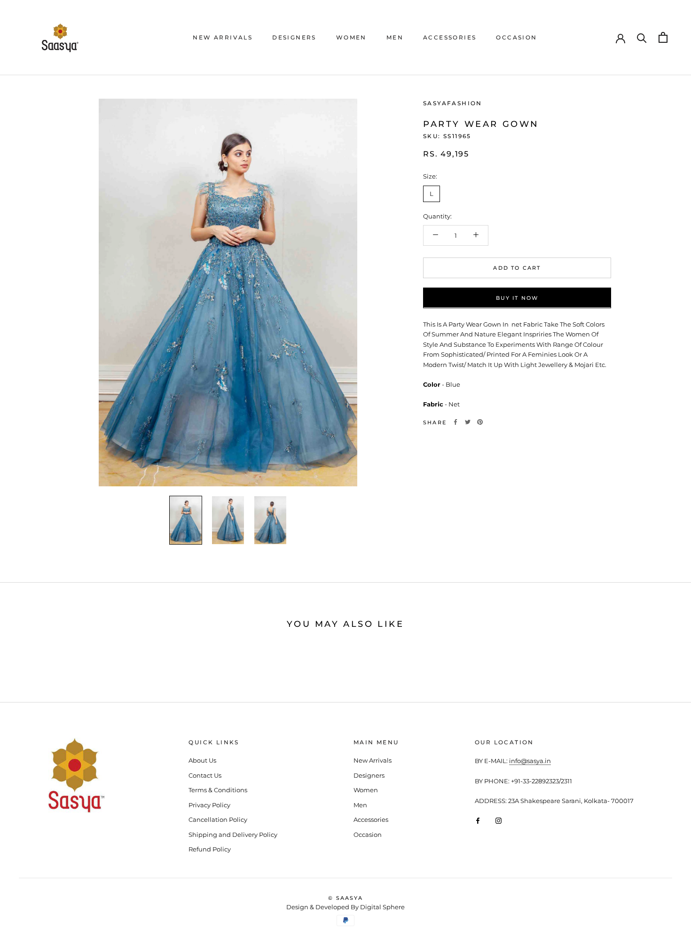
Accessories (449, 37)
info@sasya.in (530, 761)
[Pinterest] (480, 422)
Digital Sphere (382, 907)
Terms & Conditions (217, 790)
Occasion (516, 37)
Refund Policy (209, 849)
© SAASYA (345, 898)
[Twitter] (468, 422)
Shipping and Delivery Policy (232, 834)
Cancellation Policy (217, 819)
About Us (202, 760)
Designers (294, 37)
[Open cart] (663, 37)
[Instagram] (498, 820)
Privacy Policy (209, 805)
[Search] (642, 37)
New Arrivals (222, 37)
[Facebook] (455, 422)
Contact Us (204, 775)
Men (394, 37)
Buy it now (517, 297)
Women (351, 37)
